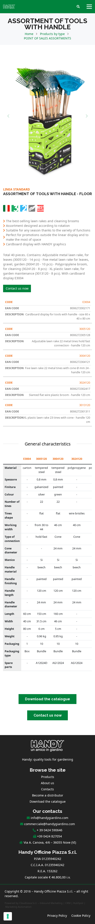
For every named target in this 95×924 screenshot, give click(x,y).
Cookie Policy (80, 915)
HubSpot (78, 903)
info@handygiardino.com (49, 818)
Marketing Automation (18, 906)
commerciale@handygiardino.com (49, 824)
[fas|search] (78, 7)
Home (29, 34)
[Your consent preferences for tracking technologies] (8, 916)
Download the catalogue (48, 801)
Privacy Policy (57, 915)
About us (47, 783)
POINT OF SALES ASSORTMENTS (47, 38)
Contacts (47, 789)
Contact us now (17, 288)
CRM (67, 903)
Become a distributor (47, 795)
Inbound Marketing (51, 903)
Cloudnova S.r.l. (28, 903)
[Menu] (89, 6)
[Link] (9, 6)
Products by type (52, 34)
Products (47, 777)
